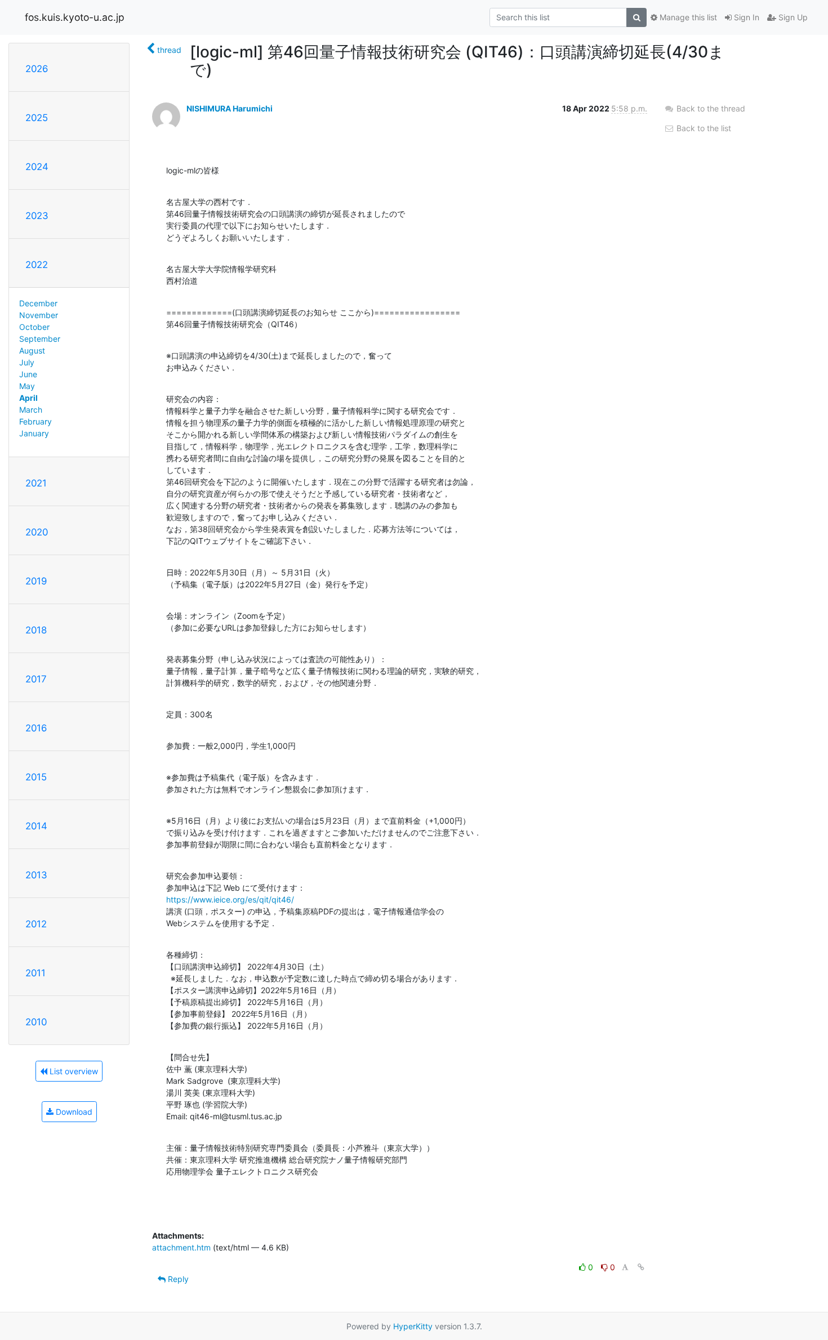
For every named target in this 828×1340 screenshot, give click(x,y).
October (34, 327)
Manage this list (687, 17)
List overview (72, 1071)
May (27, 386)
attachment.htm (181, 1247)
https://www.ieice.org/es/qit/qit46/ (230, 899)
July (26, 362)
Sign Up (792, 17)
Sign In (745, 17)
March (30, 409)
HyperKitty (413, 1326)
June (28, 374)
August (32, 350)
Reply (177, 1279)
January (34, 433)
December (38, 303)
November (38, 315)
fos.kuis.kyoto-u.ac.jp (74, 17)
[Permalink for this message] (641, 1267)
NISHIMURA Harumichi (229, 108)
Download (73, 1111)
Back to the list (702, 128)
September (39, 338)
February (35, 421)
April (28, 398)
